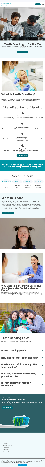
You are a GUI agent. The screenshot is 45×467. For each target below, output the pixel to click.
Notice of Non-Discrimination (8, 445)
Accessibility (5, 453)
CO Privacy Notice (6, 449)
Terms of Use (5, 443)
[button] (43, 4)
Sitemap (4, 455)
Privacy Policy (5, 438)
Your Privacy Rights (22, 464)
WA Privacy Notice (6, 451)
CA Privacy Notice (6, 447)
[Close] (43, 460)
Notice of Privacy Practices (7, 441)
